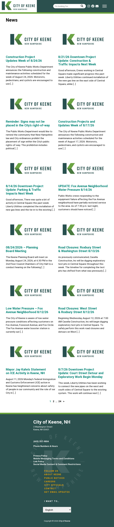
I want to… (51, 501)
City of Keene (64, 521)
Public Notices (54, 478)
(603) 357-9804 (41, 441)
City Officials (54, 485)
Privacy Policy (40, 455)
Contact (50, 488)
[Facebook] (92, 6)
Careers (49, 481)
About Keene (52, 474)
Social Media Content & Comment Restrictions (57, 464)
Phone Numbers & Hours (45, 446)
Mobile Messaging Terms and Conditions (53, 458)
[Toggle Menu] (104, 6)
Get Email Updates (57, 492)
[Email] (97, 6)
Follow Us (51, 471)
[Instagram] (88, 6)
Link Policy (38, 461)
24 (59, 401)
